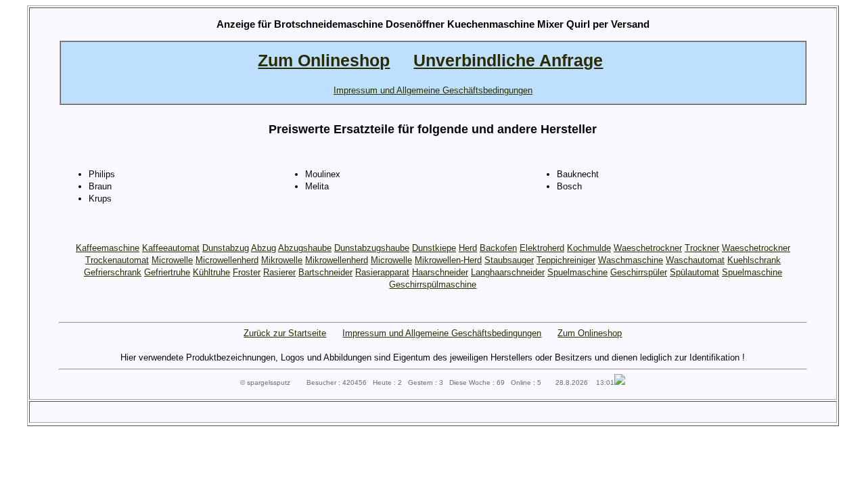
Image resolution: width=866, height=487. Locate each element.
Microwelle (172, 260)
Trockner (702, 248)
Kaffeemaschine (107, 248)
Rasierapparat (382, 272)
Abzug (263, 248)
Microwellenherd (227, 260)
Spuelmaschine (577, 272)
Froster (246, 272)
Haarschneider (440, 272)
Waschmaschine (630, 260)
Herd (468, 248)
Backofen (498, 248)
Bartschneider (325, 272)
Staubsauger (509, 260)
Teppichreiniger (566, 260)
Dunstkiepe (434, 248)
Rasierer (279, 272)
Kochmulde (589, 248)
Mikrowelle (281, 260)
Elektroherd (542, 248)
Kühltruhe (211, 272)
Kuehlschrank (754, 260)
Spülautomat (694, 272)
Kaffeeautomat (171, 248)
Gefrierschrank (112, 272)
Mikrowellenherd (336, 260)
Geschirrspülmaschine (432, 284)
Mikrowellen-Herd (448, 260)
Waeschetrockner (648, 248)
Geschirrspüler (638, 272)
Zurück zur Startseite (285, 333)
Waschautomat (695, 260)
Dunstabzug (225, 248)
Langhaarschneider (508, 272)
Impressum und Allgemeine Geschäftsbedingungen (441, 333)
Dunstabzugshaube (371, 248)
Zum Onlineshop (589, 333)
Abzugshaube (305, 248)
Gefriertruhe (167, 272)
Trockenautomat (117, 260)
